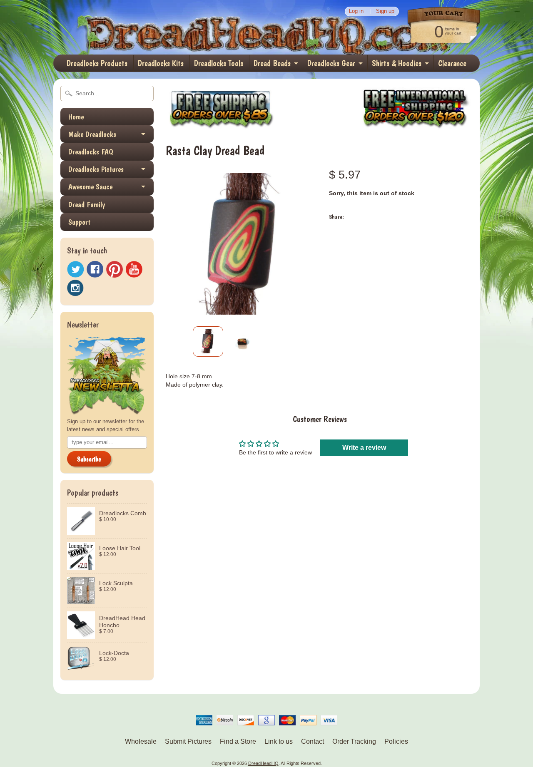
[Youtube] (134, 269)
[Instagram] (75, 288)
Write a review (364, 447)
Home (76, 117)
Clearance (452, 63)
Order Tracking (354, 741)
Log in (356, 11)
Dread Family (86, 204)
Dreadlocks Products (97, 63)
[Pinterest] (114, 269)
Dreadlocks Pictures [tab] (96, 169)
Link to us (278, 741)
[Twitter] (75, 269)
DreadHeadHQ (142, 27)
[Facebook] (95, 269)
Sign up (385, 11)
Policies (396, 741)
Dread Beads (272, 63)
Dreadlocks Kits (161, 63)
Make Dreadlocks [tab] (92, 134)
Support (79, 222)
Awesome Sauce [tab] (90, 186)
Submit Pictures (188, 741)
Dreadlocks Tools (218, 63)
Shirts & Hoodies (396, 63)
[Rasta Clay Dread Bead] (208, 341)
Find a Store (238, 741)
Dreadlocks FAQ (90, 151)
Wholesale (141, 741)
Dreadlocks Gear (331, 63)
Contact (312, 741)
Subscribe (89, 459)
